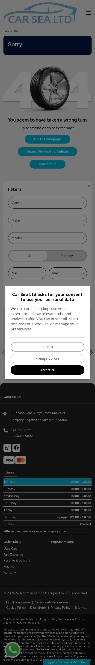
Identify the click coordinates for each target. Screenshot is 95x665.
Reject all (47, 347)
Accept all (47, 370)
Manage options (47, 358)
